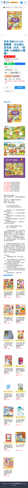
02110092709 (7, 191)
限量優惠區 (8, 7)
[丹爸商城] (10, 1)
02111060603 (7, 185)
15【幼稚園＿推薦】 (17, 7)
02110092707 (7, 189)
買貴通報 (16, 76)
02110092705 (7, 186)
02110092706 (7, 188)
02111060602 (7, 183)
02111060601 (7, 182)
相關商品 (9, 76)
